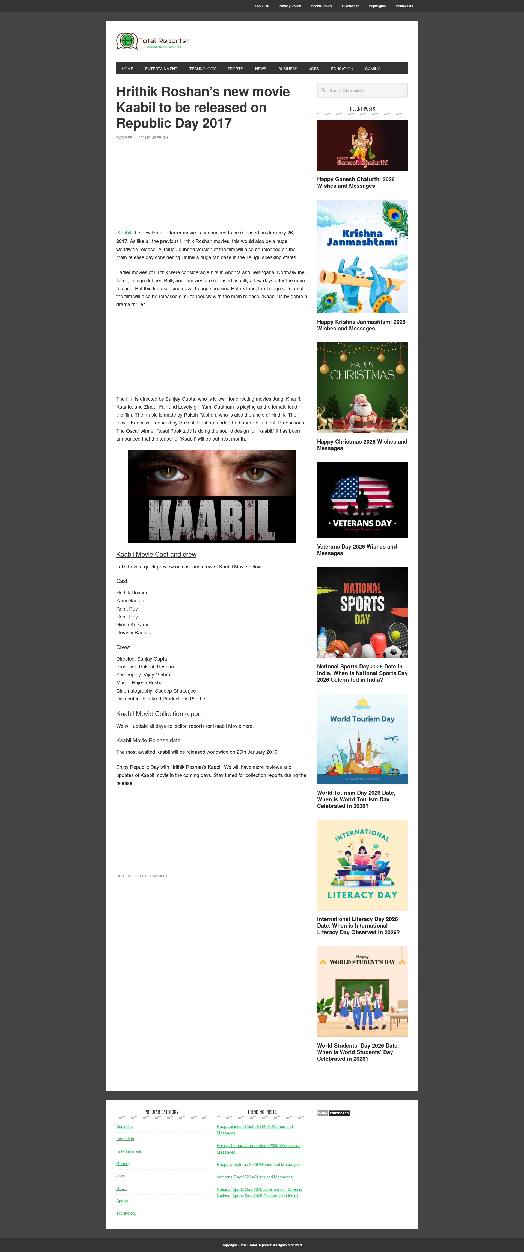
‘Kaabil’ (124, 232)
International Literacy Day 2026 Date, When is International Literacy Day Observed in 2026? (358, 925)
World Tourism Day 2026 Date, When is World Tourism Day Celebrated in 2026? (356, 799)
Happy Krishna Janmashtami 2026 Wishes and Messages (361, 325)
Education (125, 1138)
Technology (126, 1213)
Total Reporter (153, 41)
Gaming (123, 1163)
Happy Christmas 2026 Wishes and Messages (362, 444)
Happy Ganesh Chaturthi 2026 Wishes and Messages (356, 182)
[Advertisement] (211, 187)
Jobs (120, 1175)
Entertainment (154, 875)
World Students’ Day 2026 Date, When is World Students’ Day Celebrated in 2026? (358, 1051)
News (121, 1188)
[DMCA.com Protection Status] (333, 1115)
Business (124, 1126)
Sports (122, 1200)
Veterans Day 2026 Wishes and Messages (357, 549)
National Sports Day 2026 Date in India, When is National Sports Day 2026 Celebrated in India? (362, 672)
